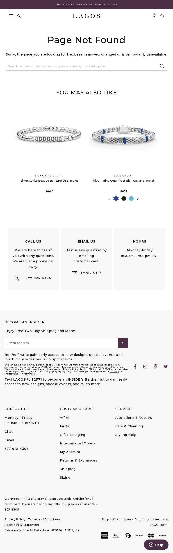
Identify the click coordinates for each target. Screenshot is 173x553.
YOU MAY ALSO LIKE (86, 92)
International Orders (78, 443)
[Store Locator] (154, 15)
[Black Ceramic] (124, 198)
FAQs (64, 426)
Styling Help (126, 435)
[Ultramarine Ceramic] (116, 198)
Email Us (89, 272)
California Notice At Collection (27, 530)
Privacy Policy (28, 373)
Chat (9, 432)
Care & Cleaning (129, 426)
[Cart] (162, 15)
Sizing (65, 477)
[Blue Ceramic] (131, 198)
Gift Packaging (72, 435)
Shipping (68, 469)
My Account (70, 452)
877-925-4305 (16, 449)
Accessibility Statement (22, 524)
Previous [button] (8, 153)
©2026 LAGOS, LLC (66, 530)
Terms (114, 371)
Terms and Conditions (44, 519)
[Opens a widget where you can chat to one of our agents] (156, 545)
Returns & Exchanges (79, 460)
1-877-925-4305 (36, 278)
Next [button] (138, 198)
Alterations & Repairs (133, 418)
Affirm (65, 418)
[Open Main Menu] (11, 15)
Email (9, 440)
